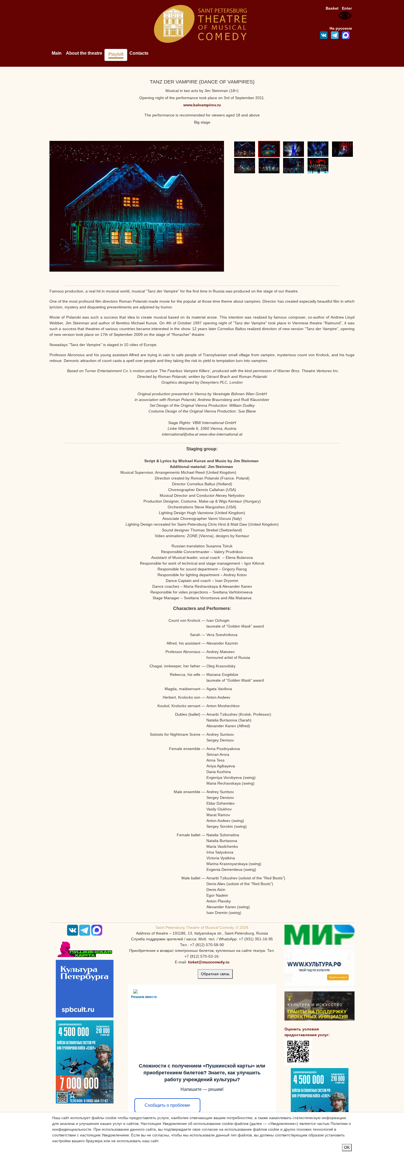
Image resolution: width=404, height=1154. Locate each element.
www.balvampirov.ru (202, 105)
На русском (341, 28)
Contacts (138, 53)
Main (57, 53)
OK (347, 1147)
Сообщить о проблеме (167, 1105)
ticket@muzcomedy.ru (208, 962)
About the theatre (84, 53)
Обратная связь (215, 974)
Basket (332, 8)
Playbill (115, 54)
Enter (347, 8)
